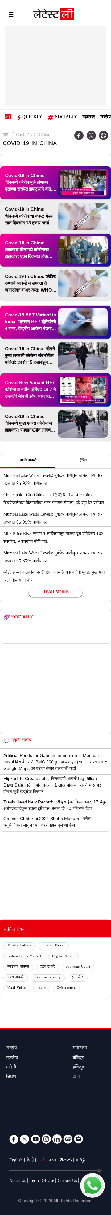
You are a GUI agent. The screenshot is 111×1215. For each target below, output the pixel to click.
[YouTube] (35, 1139)
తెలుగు (66, 1160)
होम (5, 135)
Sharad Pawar (54, 945)
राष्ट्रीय (105, 117)
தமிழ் (80, 1160)
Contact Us (67, 1181)
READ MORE (55, 592)
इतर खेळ (78, 977)
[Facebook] (13, 1139)
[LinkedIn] (57, 1139)
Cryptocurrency (48, 977)
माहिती (11, 1067)
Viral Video (16, 988)
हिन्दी (30, 1160)
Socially (66, 117)
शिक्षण (11, 1077)
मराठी (41, 1160)
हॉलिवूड (78, 1067)
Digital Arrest (63, 956)
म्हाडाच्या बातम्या (18, 967)
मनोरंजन (80, 1048)
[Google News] (67, 1139)
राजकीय (12, 1058)
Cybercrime (66, 988)
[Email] (78, 1139)
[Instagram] (46, 1139)
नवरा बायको (15, 977)
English (16, 1160)
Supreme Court (78, 967)
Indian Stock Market (24, 956)
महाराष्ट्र (88, 117)
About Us (17, 1181)
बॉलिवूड (78, 1058)
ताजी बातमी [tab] (28, 461)
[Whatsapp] (103, 135)
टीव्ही (76, 1077)
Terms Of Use (42, 1181)
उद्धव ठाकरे (47, 967)
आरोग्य (41, 988)
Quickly (32, 117)
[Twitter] (91, 135)
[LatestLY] (53, 15)
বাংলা (52, 1160)
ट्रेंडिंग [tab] (83, 461)
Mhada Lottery (19, 945)
